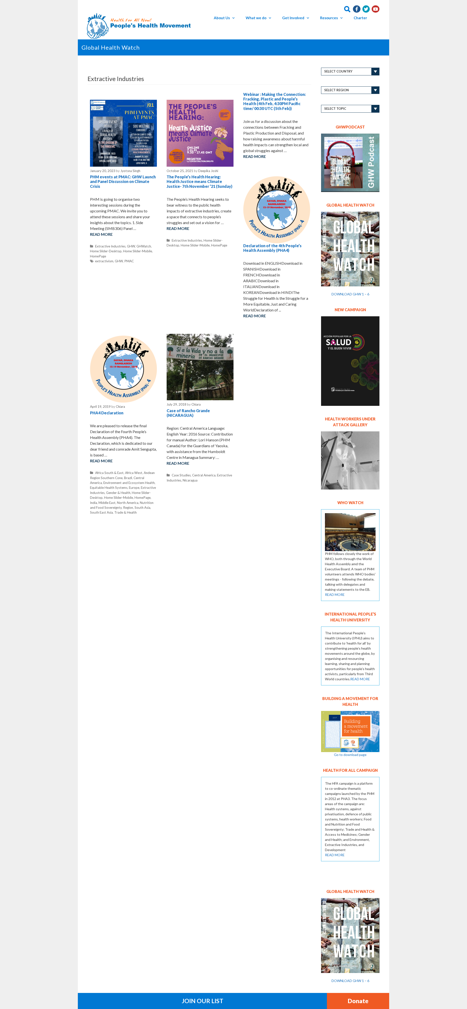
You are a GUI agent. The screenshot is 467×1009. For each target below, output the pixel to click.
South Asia (142, 507)
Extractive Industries (110, 246)
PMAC (129, 261)
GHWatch (143, 246)
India (93, 503)
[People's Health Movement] (140, 25)
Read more (101, 234)
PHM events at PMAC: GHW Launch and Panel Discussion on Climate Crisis (123, 181)
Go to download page (350, 755)
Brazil (128, 478)
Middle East (107, 503)
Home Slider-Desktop (106, 251)
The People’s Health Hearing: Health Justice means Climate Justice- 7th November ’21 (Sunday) (199, 181)
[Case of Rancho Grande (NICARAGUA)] (200, 366)
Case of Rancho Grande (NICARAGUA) (188, 413)
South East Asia (101, 512)
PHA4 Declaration (106, 412)
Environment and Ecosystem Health (129, 483)
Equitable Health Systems (108, 488)
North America (127, 503)
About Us (222, 18)
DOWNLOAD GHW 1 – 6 (350, 294)
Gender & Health (118, 493)
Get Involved (293, 18)
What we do (256, 18)
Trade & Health (125, 512)
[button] (235, 18)
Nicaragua (190, 480)
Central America (204, 475)
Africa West (133, 473)
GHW (131, 246)
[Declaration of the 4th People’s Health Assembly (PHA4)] (276, 208)
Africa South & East (109, 473)
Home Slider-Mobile (137, 251)
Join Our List (202, 1000)
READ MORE (335, 594)
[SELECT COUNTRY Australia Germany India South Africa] (350, 71)
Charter (360, 18)
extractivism (104, 261)
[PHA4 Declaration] (123, 367)
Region (128, 507)
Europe (134, 488)
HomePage (98, 256)
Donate (358, 1000)
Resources (329, 18)
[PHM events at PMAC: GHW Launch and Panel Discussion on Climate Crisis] (123, 132)
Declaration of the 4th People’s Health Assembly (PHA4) (272, 248)
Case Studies (181, 475)
